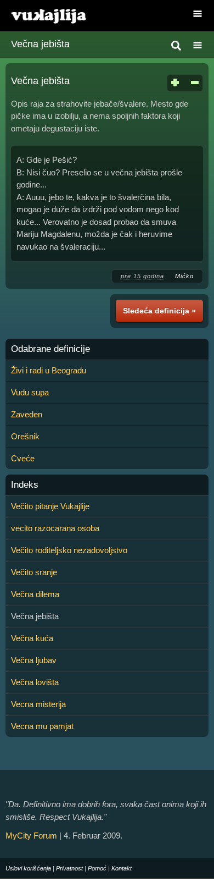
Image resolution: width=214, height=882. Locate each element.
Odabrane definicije (50, 349)
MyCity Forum (31, 835)
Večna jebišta (40, 43)
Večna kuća (32, 638)
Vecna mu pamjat (42, 726)
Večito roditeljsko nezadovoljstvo (69, 550)
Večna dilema (35, 594)
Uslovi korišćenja (28, 868)
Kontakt (121, 868)
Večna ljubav (34, 660)
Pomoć (97, 868)
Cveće (23, 458)
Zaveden (26, 414)
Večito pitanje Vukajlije (50, 506)
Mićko (184, 276)
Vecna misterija (38, 704)
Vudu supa (30, 392)
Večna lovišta (35, 682)
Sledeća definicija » (159, 310)
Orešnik (25, 436)
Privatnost (69, 868)
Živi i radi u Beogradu (48, 370)
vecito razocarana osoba (55, 528)
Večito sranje (34, 572)
